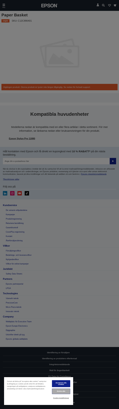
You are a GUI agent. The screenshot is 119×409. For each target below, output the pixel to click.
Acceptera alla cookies (61, 383)
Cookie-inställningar (61, 398)
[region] (38, 391)
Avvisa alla (61, 391)
